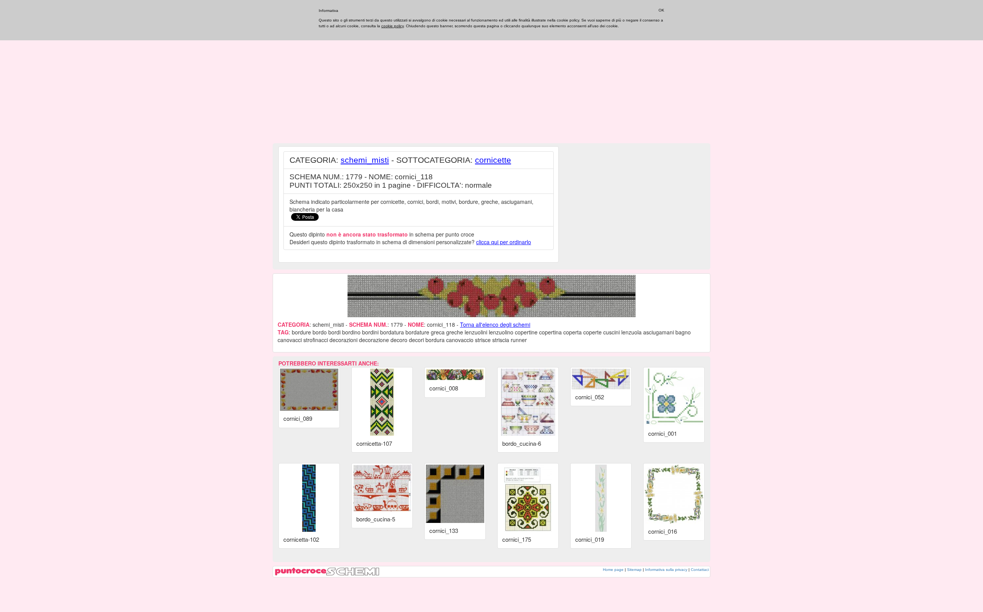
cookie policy (392, 26)
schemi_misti (365, 159)
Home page (613, 569)
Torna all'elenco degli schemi (495, 324)
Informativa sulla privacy (666, 569)
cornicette (493, 159)
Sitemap (634, 569)
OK (661, 10)
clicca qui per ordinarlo (503, 242)
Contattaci (700, 569)
